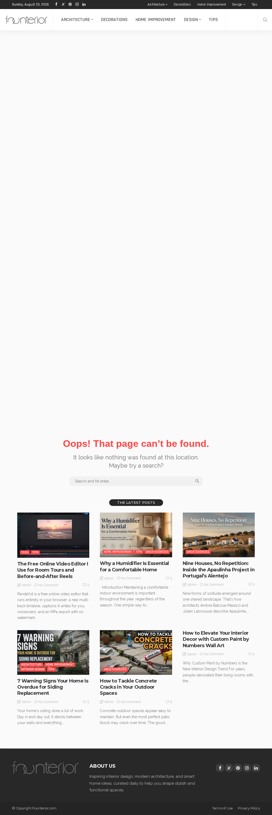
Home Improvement (211, 4)
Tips (254, 4)
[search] (265, 19)
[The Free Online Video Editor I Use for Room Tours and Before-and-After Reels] (53, 535)
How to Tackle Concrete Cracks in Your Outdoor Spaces (128, 687)
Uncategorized (157, 552)
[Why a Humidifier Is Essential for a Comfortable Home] (136, 535)
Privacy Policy (249, 808)
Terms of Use (222, 808)
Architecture (156, 4)
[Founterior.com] (26, 19)
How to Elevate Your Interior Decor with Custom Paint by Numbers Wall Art (216, 639)
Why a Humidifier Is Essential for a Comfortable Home (134, 566)
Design (237, 4)
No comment (48, 585)
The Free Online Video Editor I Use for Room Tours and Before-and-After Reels (52, 570)
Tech (24, 552)
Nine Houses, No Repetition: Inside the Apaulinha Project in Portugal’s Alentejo (219, 569)
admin (26, 585)
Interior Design (32, 669)
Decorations (182, 4)
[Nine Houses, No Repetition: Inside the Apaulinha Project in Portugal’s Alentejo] (219, 535)
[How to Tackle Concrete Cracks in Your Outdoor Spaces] (136, 652)
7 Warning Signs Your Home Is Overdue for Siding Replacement (52, 687)
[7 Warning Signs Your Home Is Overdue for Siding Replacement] (53, 652)
